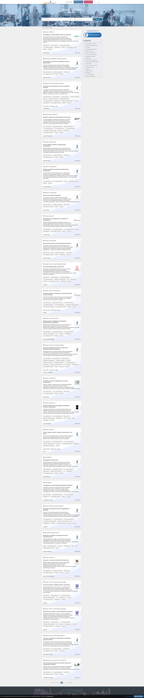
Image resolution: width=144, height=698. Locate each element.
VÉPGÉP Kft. (51, 32)
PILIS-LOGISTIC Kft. (62, 660)
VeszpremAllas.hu (78, 690)
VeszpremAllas (45, 27)
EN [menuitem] (95, 2)
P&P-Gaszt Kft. (52, 402)
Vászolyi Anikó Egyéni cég (54, 290)
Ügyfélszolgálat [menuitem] (68, 2)
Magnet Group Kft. (55, 532)
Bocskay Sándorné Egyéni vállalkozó (57, 635)
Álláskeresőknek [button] (78, 2)
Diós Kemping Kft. (53, 166)
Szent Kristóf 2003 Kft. (54, 318)
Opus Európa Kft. (52, 142)
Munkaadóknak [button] (88, 2)
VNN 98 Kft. (51, 429)
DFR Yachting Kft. (53, 192)
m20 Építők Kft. (52, 378)
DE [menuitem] (98, 2)
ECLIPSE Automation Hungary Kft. (56, 506)
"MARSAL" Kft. (55, 114)
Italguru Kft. (51, 216)
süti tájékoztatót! (49, 696)
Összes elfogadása (139, 696)
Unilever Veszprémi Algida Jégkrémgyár (57, 582)
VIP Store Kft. (52, 557)
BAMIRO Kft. (49, 457)
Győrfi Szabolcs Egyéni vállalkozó (56, 83)
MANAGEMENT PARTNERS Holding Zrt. (58, 58)
